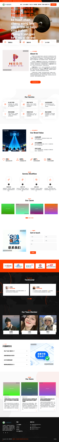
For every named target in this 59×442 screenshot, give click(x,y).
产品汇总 (31, 4)
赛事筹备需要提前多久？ (9, 364)
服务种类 (39, 4)
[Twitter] (5, 433)
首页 (21, 4)
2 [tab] (29, 217)
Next (57, 210)
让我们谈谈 (53, 4)
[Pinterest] (8, 433)
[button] (58, 25)
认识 (25, 4)
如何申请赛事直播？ (8, 360)
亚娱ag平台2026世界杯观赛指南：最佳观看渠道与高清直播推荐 (47, 400)
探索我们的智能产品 (52, 35)
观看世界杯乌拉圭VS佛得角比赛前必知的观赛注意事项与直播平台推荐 (11, 400)
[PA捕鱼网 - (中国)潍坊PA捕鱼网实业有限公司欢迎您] (9, 4)
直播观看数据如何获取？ (9, 355)
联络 (46, 4)
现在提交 (33, 252)
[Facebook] (3, 433)
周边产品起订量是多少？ (9, 351)
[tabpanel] (8, 210)
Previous (1, 210)
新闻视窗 (35, 4)
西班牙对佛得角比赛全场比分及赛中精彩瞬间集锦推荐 (29, 399)
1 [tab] (27, 217)
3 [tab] (32, 217)
